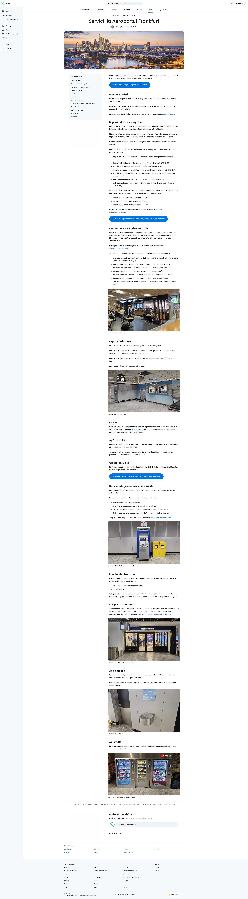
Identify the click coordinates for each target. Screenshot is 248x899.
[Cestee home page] (5, 3)
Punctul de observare (77, 107)
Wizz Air (66, 877)
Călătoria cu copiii (76, 100)
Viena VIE (96, 867)
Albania (96, 884)
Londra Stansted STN (70, 871)
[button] (144, 824)
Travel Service (98, 877)
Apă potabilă (75, 97)
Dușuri (73, 94)
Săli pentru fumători (77, 110)
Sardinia (96, 874)
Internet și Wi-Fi (75, 80)
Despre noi (158, 867)
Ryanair (126, 867)
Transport (100, 10)
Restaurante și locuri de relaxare (80, 87)
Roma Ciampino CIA (130, 874)
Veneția (126, 880)
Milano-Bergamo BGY (130, 871)
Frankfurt (125, 16)
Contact (157, 871)
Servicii (150, 10)
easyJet (66, 874)
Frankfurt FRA (85, 10)
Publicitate (92, 895)
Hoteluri (139, 10)
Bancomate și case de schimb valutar (82, 103)
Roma (125, 884)
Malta (95, 880)
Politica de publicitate (168, 804)
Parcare (113, 10)
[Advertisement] (85, 135)
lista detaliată (137, 429)
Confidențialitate (83, 895)
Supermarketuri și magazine (79, 84)
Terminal (126, 10)
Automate (74, 117)
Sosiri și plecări (128, 852)
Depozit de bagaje (76, 90)
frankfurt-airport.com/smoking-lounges (155, 614)
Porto (125, 887)
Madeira (66, 880)
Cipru (66, 887)
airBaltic (66, 867)
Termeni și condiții (71, 895)
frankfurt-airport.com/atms (161, 518)
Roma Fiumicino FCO (100, 871)
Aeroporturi (116, 16)
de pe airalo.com (168, 114)
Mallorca (96, 887)
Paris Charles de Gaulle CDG (132, 877)
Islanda (66, 884)
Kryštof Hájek (118, 27)
